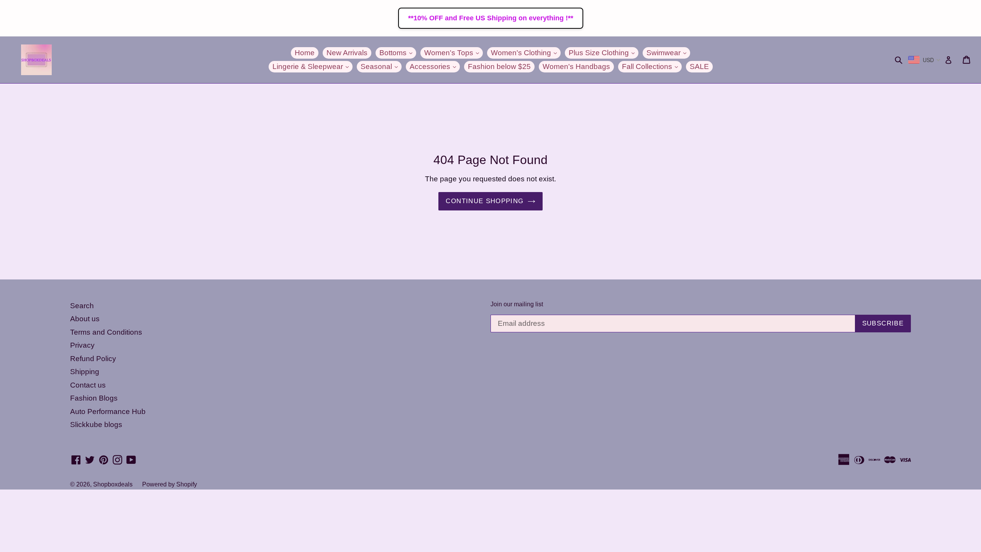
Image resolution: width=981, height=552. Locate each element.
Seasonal (381, 66)
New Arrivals (346, 53)
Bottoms (397, 52)
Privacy (82, 345)
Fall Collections (652, 66)
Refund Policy (93, 359)
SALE (699, 66)
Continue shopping (484, 201)
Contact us (88, 385)
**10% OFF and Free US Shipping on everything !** (490, 18)
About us (85, 319)
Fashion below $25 (499, 66)
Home (305, 53)
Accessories (435, 66)
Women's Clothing (526, 52)
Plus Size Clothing (603, 52)
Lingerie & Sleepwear (312, 66)
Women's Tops (453, 52)
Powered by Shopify (169, 484)
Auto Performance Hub (108, 411)
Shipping (84, 372)
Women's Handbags (576, 66)
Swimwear (668, 52)
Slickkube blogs (96, 425)
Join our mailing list (516, 304)
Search (82, 306)
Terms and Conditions (106, 332)
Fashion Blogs (94, 398)
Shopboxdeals (113, 484)
